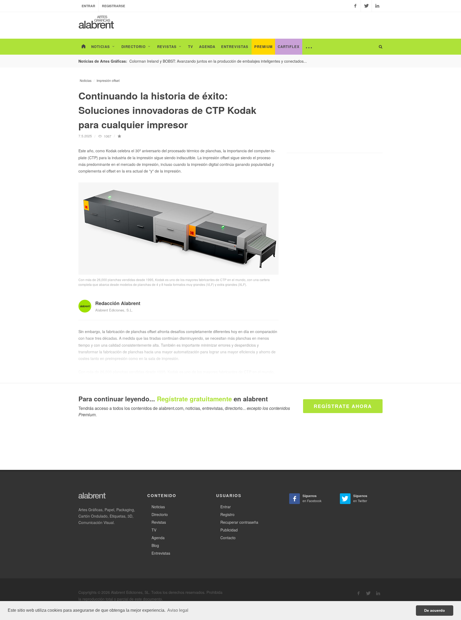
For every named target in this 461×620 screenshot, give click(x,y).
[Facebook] (355, 6)
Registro (227, 514)
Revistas (159, 522)
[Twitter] (366, 6)
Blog (155, 545)
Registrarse (113, 5)
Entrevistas (161, 553)
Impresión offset (108, 80)
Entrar (88, 5)
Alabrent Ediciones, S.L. (114, 310)
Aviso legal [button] (177, 610)
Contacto (228, 537)
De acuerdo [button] (434, 610)
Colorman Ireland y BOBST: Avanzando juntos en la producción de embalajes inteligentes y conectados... (218, 61)
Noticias (86, 80)
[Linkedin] (377, 6)
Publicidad (229, 530)
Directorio (160, 514)
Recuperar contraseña (239, 522)
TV (154, 530)
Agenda (158, 537)
